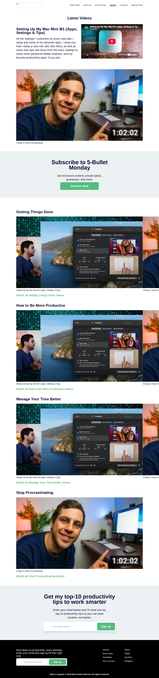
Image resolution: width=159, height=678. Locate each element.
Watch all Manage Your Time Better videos (43, 482)
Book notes (100, 5)
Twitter (127, 653)
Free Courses (109, 661)
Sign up (106, 626)
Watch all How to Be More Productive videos (44, 388)
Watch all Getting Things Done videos (40, 295)
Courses (124, 5)
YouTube (128, 657)
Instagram (128, 661)
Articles (88, 5)
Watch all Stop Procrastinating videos (40, 576)
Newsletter (137, 5)
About (126, 650)
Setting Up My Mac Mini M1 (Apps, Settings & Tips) (38, 290)
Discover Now (79, 185)
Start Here (75, 5)
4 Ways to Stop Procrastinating (29, 143)
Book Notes (108, 653)
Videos (113, 5)
